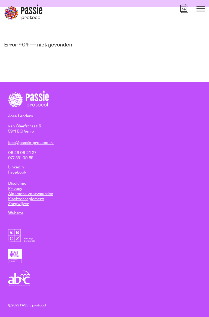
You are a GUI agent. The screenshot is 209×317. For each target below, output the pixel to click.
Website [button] (15, 213)
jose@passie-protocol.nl (31, 143)
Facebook (17, 172)
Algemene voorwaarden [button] (30, 194)
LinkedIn (16, 167)
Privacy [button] (15, 189)
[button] (184, 8)
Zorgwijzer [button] (18, 204)
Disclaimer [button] (18, 183)
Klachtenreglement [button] (26, 199)
